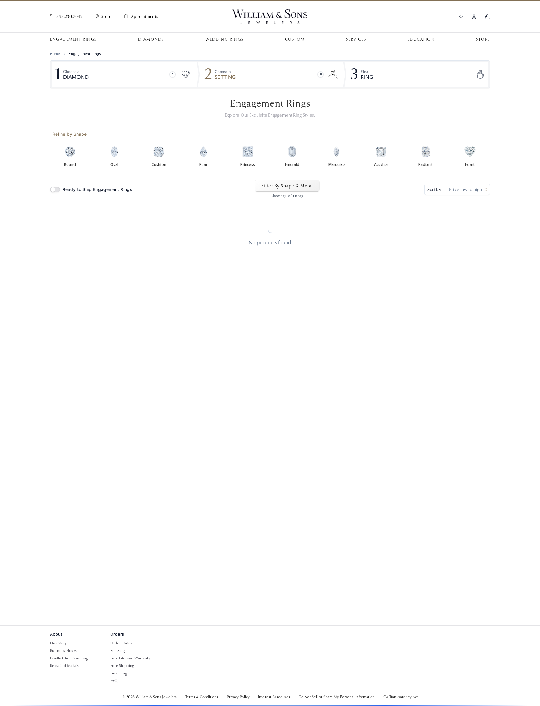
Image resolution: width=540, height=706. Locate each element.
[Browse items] (172, 74)
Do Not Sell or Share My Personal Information (336, 697)
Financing (118, 673)
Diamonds (151, 39)
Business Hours (63, 650)
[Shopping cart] (487, 17)
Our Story (58, 643)
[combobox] (457, 189)
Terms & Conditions (201, 697)
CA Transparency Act (400, 697)
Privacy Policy (238, 697)
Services (356, 39)
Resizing (117, 650)
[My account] (474, 17)
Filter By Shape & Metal (287, 186)
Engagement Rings (73, 39)
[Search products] (461, 16)
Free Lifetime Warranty (130, 658)
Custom (295, 39)
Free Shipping (122, 665)
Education (421, 39)
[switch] (55, 189)
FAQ (114, 680)
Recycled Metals (64, 665)
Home (55, 54)
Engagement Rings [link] (85, 54)
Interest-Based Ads (274, 697)
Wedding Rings (224, 39)
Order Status (121, 643)
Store (483, 39)
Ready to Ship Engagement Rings (97, 189)
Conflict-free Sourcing (69, 658)
